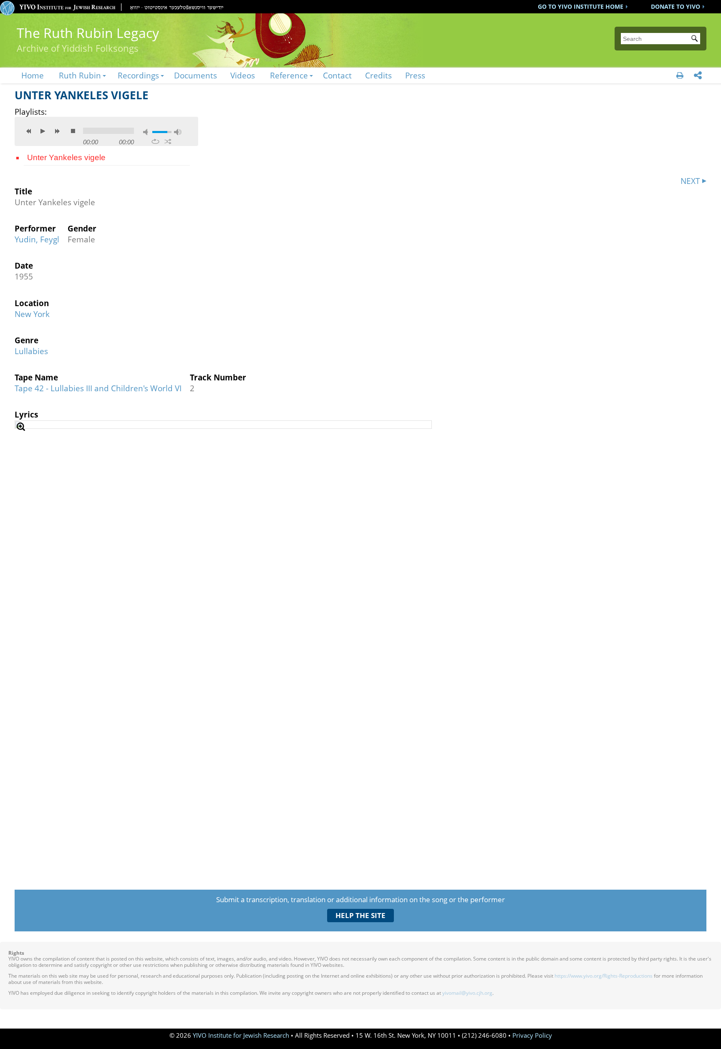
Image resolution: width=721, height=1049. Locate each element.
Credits (378, 75)
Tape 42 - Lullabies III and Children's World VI (98, 388)
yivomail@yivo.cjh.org (467, 992)
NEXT (690, 180)
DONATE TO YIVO (675, 6)
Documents (195, 75)
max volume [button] (178, 132)
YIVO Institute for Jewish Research (241, 1035)
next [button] (57, 131)
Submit (696, 39)
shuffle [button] (168, 141)
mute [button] (147, 132)
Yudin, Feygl (37, 239)
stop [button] (73, 131)
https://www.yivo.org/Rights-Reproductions (604, 975)
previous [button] (29, 131)
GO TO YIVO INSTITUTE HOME (580, 6)
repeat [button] (155, 141)
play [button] (43, 131)
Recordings (138, 75)
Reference (289, 75)
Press (415, 75)
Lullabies (31, 351)
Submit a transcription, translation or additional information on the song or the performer (360, 899)
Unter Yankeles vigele (66, 157)
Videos (242, 75)
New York (32, 313)
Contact (337, 75)
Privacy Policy (532, 1035)
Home (32, 75)
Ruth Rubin (80, 75)
